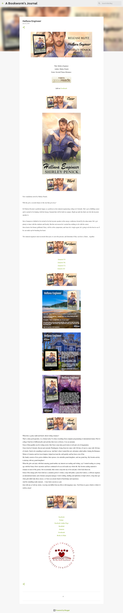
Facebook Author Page (62, 523)
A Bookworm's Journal (21, 3)
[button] (24, 27)
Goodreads (64, 88)
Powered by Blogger (63, 610)
